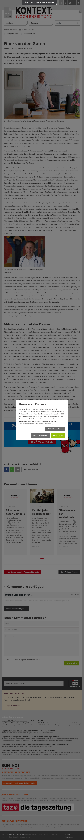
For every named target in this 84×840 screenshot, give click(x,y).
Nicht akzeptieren (40, 435)
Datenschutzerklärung (45, 424)
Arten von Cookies (53, 429)
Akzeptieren (58, 435)
